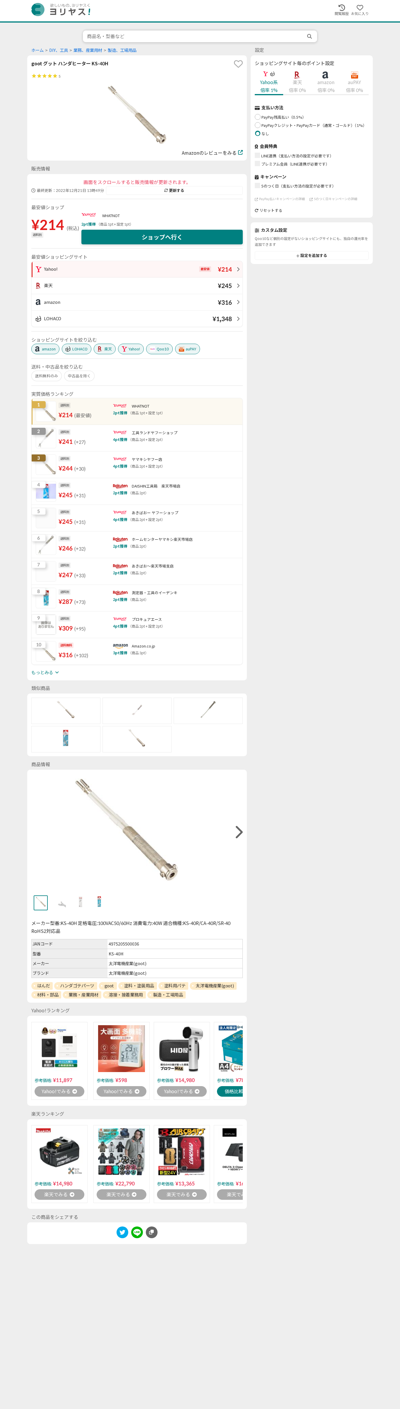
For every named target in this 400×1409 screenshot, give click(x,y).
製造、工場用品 (122, 50)
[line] (137, 1233)
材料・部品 (48, 994)
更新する (176, 190)
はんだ (43, 985)
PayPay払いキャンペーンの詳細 (282, 199)
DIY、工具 (58, 50)
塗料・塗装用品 (139, 985)
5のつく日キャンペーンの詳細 (335, 199)
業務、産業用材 (87, 50)
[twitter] (122, 1233)
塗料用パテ (175, 985)
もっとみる (42, 672)
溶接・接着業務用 (126, 994)
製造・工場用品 (168, 994)
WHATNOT (111, 215)
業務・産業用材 (83, 994)
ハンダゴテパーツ (77, 985)
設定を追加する (313, 255)
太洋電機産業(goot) (215, 985)
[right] (238, 832)
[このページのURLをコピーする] (152, 1232)
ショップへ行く (162, 237)
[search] (310, 36)
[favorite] (238, 63)
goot (109, 985)
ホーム (37, 50)
